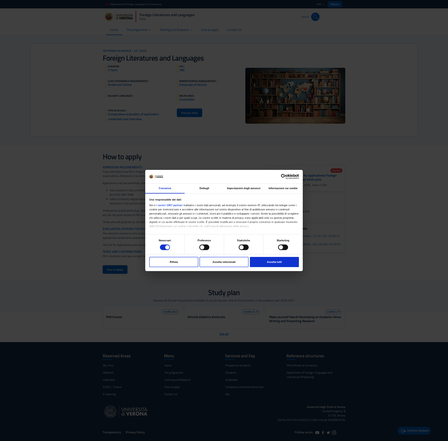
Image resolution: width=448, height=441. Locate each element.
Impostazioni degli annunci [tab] (243, 188)
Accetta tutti (274, 261)
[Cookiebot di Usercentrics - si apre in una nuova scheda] (283, 176)
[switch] (204, 247)
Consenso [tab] (165, 188)
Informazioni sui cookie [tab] (283, 188)
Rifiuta (174, 261)
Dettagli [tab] (204, 188)
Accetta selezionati (224, 261)
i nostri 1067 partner (169, 205)
